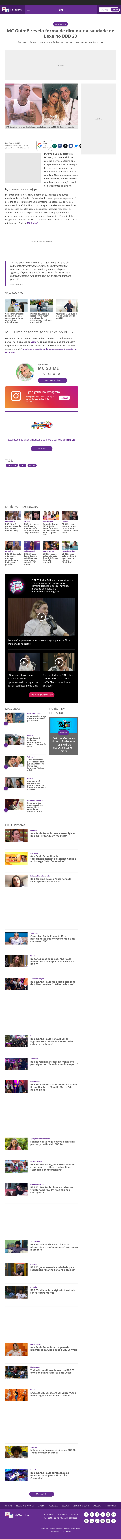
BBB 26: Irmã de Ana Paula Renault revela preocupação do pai (50, 880)
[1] (14, 718)
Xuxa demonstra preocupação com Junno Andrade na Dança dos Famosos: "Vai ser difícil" (35, 764)
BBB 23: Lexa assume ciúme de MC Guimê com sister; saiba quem (70, 528)
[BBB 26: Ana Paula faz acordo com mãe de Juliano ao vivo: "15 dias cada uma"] (16, 984)
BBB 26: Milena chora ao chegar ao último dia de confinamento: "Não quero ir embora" (54, 1247)
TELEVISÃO (19, 1506)
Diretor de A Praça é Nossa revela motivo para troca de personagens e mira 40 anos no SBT (41, 318)
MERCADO (77, 1506)
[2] (14, 739)
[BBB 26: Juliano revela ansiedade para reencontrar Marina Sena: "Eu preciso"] (16, 1269)
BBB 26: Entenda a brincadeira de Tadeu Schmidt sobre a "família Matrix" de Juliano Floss (53, 1087)
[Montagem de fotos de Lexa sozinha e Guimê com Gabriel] (51, 545)
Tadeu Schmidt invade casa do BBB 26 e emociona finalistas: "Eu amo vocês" (53, 1371)
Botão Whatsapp (92, 1516)
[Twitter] (44, 374)
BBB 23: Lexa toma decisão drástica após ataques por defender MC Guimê (30, 559)
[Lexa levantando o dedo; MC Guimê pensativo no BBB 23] (70, 515)
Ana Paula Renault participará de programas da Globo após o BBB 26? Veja (53, 1348)
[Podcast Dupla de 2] (102, 1521)
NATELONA (97, 1506)
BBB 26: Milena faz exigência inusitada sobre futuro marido (52, 1291)
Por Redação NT (12, 143)
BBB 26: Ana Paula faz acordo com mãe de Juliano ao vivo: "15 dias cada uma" (52, 983)
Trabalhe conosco (68, 1518)
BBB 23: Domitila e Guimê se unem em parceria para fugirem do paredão (13, 559)
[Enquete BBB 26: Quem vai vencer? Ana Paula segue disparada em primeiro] (16, 1395)
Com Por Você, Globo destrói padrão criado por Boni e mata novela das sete (36, 785)
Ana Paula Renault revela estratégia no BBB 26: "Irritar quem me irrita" (53, 834)
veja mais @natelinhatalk (42, 694)
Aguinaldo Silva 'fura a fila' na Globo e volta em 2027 (66, 316)
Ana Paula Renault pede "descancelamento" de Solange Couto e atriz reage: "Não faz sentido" (53, 858)
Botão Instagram (108, 1516)
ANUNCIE (74, 1514)
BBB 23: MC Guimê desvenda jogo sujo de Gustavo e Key (13, 527)
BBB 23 (32, 465)
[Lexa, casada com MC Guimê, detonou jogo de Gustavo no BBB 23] (32, 515)
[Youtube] (54, 374)
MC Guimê (32, 223)
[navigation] (28, 10)
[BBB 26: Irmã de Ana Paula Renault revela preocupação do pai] (16, 881)
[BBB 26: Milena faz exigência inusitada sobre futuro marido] (16, 1292)
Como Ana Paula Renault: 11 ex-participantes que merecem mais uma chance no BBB (52, 938)
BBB (61, 9)
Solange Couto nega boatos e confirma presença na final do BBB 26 (52, 1143)
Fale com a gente (51, 1518)
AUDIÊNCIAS (53, 1506)
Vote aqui (41, 448)
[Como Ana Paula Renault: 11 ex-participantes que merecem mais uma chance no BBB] (16, 938)
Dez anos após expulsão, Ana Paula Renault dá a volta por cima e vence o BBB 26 (52, 961)
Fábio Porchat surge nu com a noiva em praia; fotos (36, 718)
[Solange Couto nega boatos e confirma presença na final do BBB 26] (16, 1144)
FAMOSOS (41, 1506)
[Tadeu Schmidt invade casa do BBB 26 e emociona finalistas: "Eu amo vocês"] (16, 1372)
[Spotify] (59, 374)
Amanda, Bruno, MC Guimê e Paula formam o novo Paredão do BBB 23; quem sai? (51, 529)
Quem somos (48, 1514)
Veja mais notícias (52, 380)
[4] (14, 783)
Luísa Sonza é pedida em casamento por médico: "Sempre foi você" (36, 742)
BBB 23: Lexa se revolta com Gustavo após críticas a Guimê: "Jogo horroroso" (32, 528)
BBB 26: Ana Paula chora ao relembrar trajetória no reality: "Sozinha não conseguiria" (52, 1190)
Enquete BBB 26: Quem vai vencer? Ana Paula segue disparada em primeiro (53, 1394)
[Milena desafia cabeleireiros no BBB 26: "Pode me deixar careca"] (16, 1452)
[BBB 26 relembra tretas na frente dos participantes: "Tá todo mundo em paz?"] (16, 1064)
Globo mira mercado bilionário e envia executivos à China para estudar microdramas (14, 318)
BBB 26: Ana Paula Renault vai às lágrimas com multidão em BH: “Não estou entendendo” (51, 1041)
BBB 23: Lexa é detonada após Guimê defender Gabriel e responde (50, 558)
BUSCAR (114, 10)
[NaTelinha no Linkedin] (97, 1521)
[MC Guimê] (25, 372)
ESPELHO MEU (110, 1506)
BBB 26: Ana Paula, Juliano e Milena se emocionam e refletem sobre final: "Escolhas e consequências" (52, 1167)
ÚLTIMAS (8, 1506)
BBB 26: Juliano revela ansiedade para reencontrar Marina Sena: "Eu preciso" (52, 1268)
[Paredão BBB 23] (51, 515)
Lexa (33, 341)
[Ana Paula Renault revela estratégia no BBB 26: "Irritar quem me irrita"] (16, 835)
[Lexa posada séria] (32, 545)
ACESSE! (64, 398)
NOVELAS (30, 1506)
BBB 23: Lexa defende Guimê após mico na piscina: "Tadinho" (69, 558)
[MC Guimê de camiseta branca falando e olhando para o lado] (13, 515)
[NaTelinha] (12, 9)
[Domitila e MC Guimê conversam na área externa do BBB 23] (13, 545)
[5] (14, 804)
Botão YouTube (113, 1516)
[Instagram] (49, 374)
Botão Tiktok (86, 1516)
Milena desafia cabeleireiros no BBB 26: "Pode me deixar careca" (53, 1451)
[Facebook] (40, 374)
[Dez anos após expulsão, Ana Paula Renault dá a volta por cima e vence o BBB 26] (16, 961)
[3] (14, 761)
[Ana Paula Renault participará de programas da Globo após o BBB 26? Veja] (16, 1349)
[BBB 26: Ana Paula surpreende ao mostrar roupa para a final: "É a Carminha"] (16, 1475)
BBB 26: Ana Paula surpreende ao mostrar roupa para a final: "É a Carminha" (49, 1475)
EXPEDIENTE (62, 1514)
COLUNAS (65, 1506)
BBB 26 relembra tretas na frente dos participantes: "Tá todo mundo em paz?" (54, 1063)
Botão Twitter (102, 1516)
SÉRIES (86, 1506)
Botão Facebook (97, 1516)
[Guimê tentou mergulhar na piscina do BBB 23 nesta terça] (70, 545)
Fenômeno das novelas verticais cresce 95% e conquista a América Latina (35, 807)
